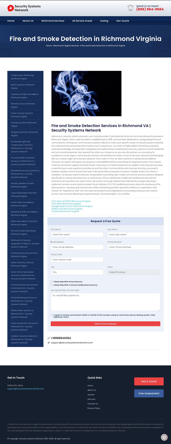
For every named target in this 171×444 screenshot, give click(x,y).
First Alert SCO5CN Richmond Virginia (70, 201)
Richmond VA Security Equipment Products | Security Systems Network (25, 243)
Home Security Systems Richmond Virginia (22, 115)
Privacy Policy (94, 408)
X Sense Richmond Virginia (65, 211)
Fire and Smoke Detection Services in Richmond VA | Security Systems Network (23, 161)
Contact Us (93, 403)
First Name (56, 229)
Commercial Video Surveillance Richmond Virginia (25, 96)
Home (10, 20)
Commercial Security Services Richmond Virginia (24, 255)
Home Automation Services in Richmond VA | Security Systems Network (24, 326)
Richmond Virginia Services (66, 45)
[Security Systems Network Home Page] (24, 8)
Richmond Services (53, 20)
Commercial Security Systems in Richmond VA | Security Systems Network (24, 288)
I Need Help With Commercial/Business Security (75, 285)
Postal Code (56, 254)
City (53, 267)
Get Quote (122, 20)
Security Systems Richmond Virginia (23, 124)
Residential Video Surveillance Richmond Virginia (24, 213)
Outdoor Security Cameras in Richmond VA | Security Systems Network (24, 339)
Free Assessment (149, 393)
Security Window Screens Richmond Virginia (22, 185)
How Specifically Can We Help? (65, 290)
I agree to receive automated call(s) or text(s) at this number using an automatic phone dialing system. (104, 316)
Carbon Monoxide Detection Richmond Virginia (24, 194)
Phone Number (114, 242)
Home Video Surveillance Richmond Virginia (22, 204)
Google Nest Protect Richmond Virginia (71, 206)
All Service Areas (82, 20)
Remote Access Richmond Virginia (23, 105)
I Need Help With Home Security (67, 282)
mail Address (57, 242)
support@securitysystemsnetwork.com (72, 342)
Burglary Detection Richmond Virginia (24, 134)
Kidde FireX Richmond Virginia (66, 208)
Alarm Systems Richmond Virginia (22, 86)
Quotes (91, 394)
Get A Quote (149, 381)
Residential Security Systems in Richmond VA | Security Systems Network (25, 173)
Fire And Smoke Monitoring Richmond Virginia (23, 232)
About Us (28, 20)
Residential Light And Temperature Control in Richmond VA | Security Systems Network (22, 146)
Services (91, 399)
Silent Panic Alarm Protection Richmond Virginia (24, 223)
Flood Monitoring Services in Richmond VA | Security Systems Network (24, 300)
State (110, 267)
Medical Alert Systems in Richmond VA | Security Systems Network (22, 313)
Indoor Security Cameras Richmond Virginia (22, 264)
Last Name (112, 229)
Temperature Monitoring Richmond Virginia (22, 77)
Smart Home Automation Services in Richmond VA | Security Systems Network (23, 275)
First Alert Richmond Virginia (66, 203)
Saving (104, 20)
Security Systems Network (31, 438)
